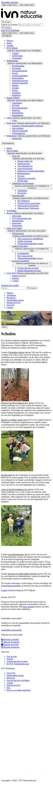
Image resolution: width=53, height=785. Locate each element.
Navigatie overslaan (9, 2)
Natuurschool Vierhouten (28, 208)
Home (9, 43)
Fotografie (16, 68)
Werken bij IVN (19, 276)
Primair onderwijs (25, 161)
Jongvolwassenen (24, 168)
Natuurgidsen (18, 78)
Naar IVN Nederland (10, 30)
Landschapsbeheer (20, 76)
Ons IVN (11, 305)
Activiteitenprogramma (11, 586)
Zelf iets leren (18, 233)
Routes (10, 213)
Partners (15, 278)
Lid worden (14, 285)
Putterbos (16, 110)
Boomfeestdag (18, 66)
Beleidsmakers (23, 173)
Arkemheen (17, 103)
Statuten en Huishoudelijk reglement (27, 126)
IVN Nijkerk (12, 48)
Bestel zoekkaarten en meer (29, 270)
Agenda (10, 45)
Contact (15, 53)
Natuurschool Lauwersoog (28, 203)
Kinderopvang (23, 163)
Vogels (15, 90)
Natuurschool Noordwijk (28, 206)
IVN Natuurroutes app (21, 218)
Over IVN (11, 273)
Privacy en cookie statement (18, 690)
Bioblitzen (16, 95)
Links (9, 118)
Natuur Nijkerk (13, 98)
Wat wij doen (12, 150)
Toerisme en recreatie (26, 178)
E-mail (4, 590)
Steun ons (11, 678)
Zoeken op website (9, 25)
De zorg (20, 176)
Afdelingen (22, 190)
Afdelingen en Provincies (23, 183)
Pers (8, 688)
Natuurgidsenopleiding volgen (30, 243)
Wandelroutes (18, 221)
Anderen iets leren (20, 246)
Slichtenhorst (17, 113)
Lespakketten (23, 253)
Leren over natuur (14, 228)
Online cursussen (24, 241)
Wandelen (16, 93)
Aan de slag (12, 656)
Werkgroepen (12, 60)
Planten (15, 85)
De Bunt (15, 105)
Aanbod (5, 285)
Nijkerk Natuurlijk (20, 83)
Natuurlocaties (18, 195)
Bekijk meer (22, 181)
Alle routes (16, 216)
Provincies (21, 193)
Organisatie (17, 58)
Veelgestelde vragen (15, 300)
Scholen (15, 88)
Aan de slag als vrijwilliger (18, 680)
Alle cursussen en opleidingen (30, 239)
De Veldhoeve (23, 201)
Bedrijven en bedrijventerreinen (30, 171)
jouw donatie (28, 607)
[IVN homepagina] (23, 19)
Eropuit (10, 659)
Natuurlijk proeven (20, 80)
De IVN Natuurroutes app (18, 664)
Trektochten (17, 225)
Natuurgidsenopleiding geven (30, 258)
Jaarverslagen (18, 128)
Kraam (15, 73)
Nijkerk (10, 317)
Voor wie (16, 156)
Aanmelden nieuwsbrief (11, 630)
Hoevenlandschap (19, 108)
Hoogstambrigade (19, 71)
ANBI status (17, 56)
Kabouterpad (17, 115)
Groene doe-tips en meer (27, 268)
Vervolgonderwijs (25, 166)
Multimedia (11, 136)
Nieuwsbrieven (18, 133)
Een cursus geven (24, 256)
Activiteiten (11, 210)
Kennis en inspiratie (20, 261)
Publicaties (11, 123)
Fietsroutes (16, 223)
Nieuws (10, 40)
